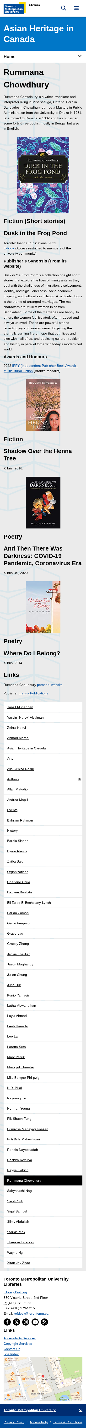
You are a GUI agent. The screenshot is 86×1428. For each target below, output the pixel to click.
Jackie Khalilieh (18, 954)
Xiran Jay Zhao (18, 1263)
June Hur (14, 985)
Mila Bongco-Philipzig (23, 1077)
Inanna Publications (33, 693)
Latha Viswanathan (21, 1005)
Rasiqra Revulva (19, 1160)
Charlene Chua (18, 882)
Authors (13, 779)
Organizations (17, 872)
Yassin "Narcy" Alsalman (25, 717)
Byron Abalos (17, 851)
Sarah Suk (15, 1201)
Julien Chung (17, 975)
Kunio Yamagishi (19, 995)
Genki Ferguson (19, 923)
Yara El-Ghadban (20, 707)
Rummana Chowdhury (24, 1180)
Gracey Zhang (18, 944)
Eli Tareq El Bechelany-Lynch (29, 903)
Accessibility (39, 1422)
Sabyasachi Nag (19, 1191)
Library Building (15, 1292)
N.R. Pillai (14, 1088)
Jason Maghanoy (20, 964)
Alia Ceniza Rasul (20, 769)
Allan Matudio (17, 789)
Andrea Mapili (17, 800)
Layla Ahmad (17, 1016)
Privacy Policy (14, 1422)
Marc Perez (16, 1057)
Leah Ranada (17, 1026)
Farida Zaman (18, 913)
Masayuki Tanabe (20, 1067)
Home (10, 56)
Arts (10, 758)
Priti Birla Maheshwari (23, 1139)
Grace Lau (15, 933)
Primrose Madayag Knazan (27, 1129)
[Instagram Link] (25, 1322)
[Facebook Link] (7, 1322)
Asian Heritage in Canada (26, 748)
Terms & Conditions (67, 1422)
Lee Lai (12, 1036)
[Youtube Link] (35, 1322)
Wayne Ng (15, 1252)
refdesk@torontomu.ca (31, 1313)
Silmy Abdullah (18, 1221)
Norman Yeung (18, 1108)
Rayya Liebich (17, 1170)
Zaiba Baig (15, 861)
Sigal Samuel (17, 1211)
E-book (9, 248)
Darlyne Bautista (19, 892)
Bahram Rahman (20, 820)
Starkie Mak (16, 1232)
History (12, 830)
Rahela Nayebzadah (22, 1150)
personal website (50, 685)
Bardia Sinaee (17, 841)
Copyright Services (18, 1343)
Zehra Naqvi (16, 728)
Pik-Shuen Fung (19, 1118)
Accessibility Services (20, 1338)
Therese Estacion (20, 1242)
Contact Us (12, 1349)
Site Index (11, 1354)
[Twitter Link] (16, 1322)
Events (12, 810)
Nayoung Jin (16, 1098)
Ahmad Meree (18, 738)
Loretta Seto (16, 1047)
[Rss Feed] (44, 1322)
